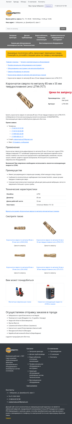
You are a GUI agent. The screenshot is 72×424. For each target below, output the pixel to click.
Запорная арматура (36, 351)
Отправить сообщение (21, 142)
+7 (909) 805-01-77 (17, 137)
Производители (55, 351)
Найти (63, 29)
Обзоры (23, 2)
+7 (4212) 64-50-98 (17, 131)
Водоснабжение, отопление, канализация (35, 359)
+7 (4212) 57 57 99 (14, 399)
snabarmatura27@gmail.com (23, 139)
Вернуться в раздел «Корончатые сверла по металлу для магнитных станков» (32, 211)
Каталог (9, 2)
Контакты (41, 2)
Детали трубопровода (37, 354)
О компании (32, 2)
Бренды (16, 2)
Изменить (49, 6)
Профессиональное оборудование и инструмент (36, 366)
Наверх (8, 418)
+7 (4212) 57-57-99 (61, 6)
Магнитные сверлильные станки (20, 302)
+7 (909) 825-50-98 (17, 134)
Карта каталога (32, 386)
